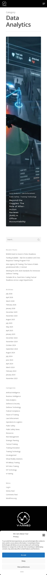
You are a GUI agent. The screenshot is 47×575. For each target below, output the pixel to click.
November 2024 (11, 342)
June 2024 (9, 360)
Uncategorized (11, 455)
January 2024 (10, 375)
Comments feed (11, 495)
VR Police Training (12, 466)
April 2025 (9, 330)
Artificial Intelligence (13, 393)
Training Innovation (13, 448)
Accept (23, 555)
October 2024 (11, 345)
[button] (44, 535)
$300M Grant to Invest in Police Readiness (21, 254)
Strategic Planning (12, 440)
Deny (23, 561)
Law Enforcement (28, 193)
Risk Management (12, 437)
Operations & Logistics (14, 422)
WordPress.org (11, 498)
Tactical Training (12, 444)
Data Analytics (15, 193)
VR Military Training (13, 462)
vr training (9, 474)
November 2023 (11, 378)
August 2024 (10, 353)
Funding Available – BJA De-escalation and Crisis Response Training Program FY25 (23, 259)
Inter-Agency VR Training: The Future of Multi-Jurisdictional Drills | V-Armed (22, 265)
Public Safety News (13, 429)
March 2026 (10, 301)
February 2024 (11, 371)
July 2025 (9, 323)
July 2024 (9, 356)
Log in (8, 487)
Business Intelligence (13, 396)
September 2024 (12, 349)
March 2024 (10, 367)
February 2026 (11, 305)
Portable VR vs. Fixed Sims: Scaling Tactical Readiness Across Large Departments (21, 278)
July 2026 (9, 294)
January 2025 (10, 334)
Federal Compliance (13, 411)
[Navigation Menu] (44, 4)
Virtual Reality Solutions (14, 459)
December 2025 (11, 312)
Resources (9, 433)
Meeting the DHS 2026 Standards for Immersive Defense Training (23, 272)
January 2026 (10, 308)
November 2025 (11, 316)
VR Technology (11, 470)
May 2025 (9, 327)
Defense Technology (13, 407)
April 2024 (9, 364)
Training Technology (28, 197)
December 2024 (11, 338)
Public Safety (14, 197)
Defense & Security (13, 404)
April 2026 (9, 297)
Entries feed (10, 491)
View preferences (23, 567)
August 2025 (10, 319)
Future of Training (12, 415)
